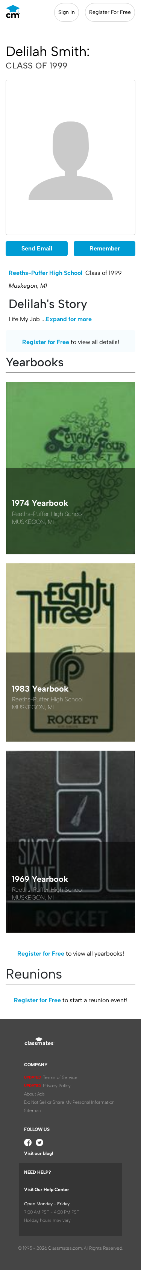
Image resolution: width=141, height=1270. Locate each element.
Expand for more (69, 319)
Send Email (36, 248)
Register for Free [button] (45, 342)
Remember (104, 248)
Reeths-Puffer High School (45, 272)
